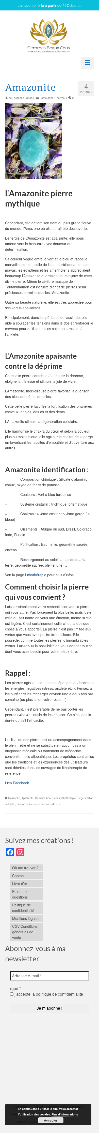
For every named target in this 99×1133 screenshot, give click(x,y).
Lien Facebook (17, 782)
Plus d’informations (65, 1114)
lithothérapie (68, 798)
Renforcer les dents (28, 804)
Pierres (60, 98)
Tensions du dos (50, 804)
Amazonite (14, 798)
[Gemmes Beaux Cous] (49, 34)
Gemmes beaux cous (47, 798)
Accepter (50, 1120)
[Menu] (87, 63)
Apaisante (28, 798)
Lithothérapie (35, 574)
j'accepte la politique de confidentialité (48, 994)
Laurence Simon (22, 98)
